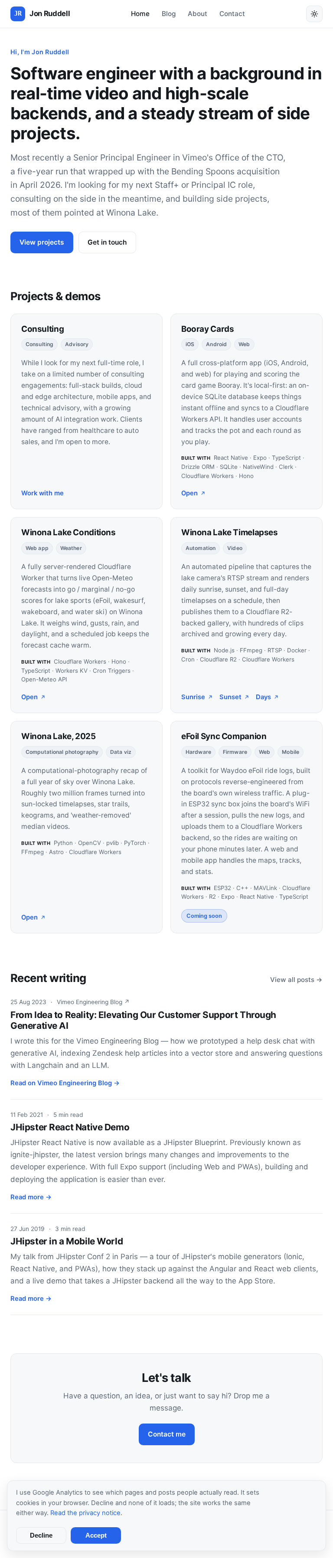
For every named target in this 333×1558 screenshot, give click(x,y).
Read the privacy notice (85, 1513)
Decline (41, 1535)
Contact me (167, 1434)
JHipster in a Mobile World (66, 1241)
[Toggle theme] (314, 14)
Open (189, 493)
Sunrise (193, 697)
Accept (96, 1535)
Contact (232, 14)
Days (263, 697)
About (197, 14)
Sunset (230, 697)
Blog (169, 14)
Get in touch (107, 242)
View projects (42, 242)
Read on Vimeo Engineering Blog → (65, 1083)
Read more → (31, 1197)
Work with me (42, 493)
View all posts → (296, 979)
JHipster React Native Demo (69, 1127)
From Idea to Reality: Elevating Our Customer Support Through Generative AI (143, 1020)
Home (140, 14)
